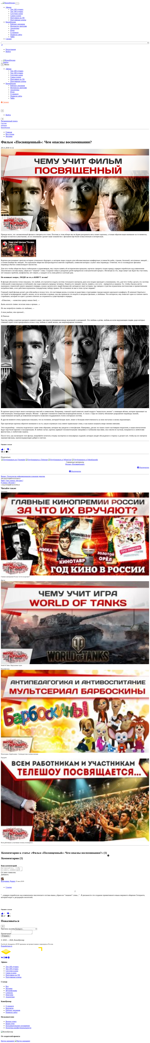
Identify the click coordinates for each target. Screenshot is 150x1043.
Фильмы (9, 136)
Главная (9, 132)
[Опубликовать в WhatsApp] (59, 460)
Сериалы (9, 993)
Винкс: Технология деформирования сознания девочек (23, 476)
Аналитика (14, 28)
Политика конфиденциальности (18, 1028)
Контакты (9, 1008)
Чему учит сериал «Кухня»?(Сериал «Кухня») (12, 482)
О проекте (14, 32)
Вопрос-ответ (11, 1021)
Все (7, 986)
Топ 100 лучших (16, 9)
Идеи (12, 30)
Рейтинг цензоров (17, 24)
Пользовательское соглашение (18, 1026)
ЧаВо (12, 37)
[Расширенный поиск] (2, 45)
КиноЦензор (11, 22)
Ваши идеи (10, 1024)
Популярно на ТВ (17, 18)
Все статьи (10, 134)
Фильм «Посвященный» (75, 464)
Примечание (6, 934)
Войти (8, 52)
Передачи (9, 995)
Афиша (8, 7)
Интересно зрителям (18, 26)
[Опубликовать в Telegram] (37, 460)
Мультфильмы (11, 991)
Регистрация (11, 49)
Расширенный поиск (9, 121)
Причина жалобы (8, 929)
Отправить (5, 936)
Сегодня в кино (16, 14)
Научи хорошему (8, 1041)
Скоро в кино (15, 16)
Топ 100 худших (16, 11)
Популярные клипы (18, 20)
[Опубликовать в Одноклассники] (85, 460)
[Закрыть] (3, 926)
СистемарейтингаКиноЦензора (5, 125)
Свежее (9, 39)
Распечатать (144, 467)
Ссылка (9, 887)
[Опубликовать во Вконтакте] (13, 460)
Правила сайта (16, 35)
